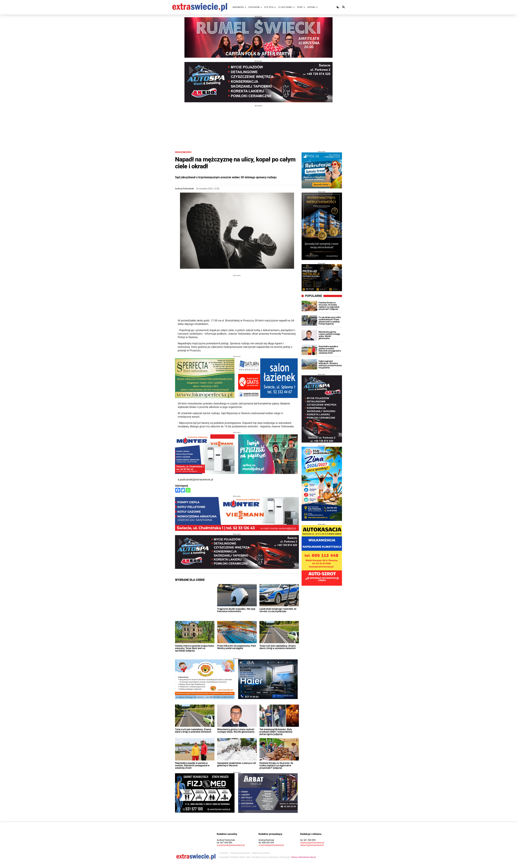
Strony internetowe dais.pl (303, 857)
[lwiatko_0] (205, 679)
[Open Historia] (317, 7)
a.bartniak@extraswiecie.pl (271, 845)
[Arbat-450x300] (268, 793)
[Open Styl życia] (275, 7)
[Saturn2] (268, 378)
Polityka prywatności (240, 853)
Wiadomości (183, 152)
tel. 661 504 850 (224, 842)
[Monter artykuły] (205, 454)
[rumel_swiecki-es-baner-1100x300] (258, 37)
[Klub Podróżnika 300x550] (322, 484)
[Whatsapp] (188, 490)
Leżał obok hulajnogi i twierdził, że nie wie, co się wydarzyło (277, 610)
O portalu (223, 853)
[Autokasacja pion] (322, 555)
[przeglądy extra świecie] (322, 277)
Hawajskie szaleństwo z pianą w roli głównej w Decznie (236, 764)
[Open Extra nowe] (261, 7)
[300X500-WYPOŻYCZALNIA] (322, 409)
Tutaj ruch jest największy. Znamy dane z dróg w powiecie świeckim (277, 647)
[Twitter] (183, 490)
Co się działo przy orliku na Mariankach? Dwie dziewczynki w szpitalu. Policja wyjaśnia (330, 320)
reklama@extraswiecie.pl (312, 845)
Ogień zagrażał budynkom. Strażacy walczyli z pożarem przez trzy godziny (330, 364)
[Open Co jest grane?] (294, 7)
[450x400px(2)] (322, 170)
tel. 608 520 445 (266, 842)
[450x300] (268, 679)
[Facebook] (177, 490)
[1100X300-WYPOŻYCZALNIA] (258, 82)
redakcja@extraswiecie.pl (312, 842)
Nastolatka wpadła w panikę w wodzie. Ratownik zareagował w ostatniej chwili (192, 765)
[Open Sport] (304, 7)
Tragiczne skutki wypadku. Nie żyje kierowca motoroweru (236, 610)
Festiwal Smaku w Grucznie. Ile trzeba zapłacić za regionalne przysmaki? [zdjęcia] (276, 765)
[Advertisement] (258, 125)
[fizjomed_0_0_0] (205, 793)
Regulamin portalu (261, 853)
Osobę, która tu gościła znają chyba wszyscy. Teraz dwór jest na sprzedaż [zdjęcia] (194, 648)
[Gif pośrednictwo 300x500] (322, 226)
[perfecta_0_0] (205, 378)
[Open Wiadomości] (245, 7)
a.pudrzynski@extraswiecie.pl (231, 845)
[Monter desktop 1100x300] (237, 514)
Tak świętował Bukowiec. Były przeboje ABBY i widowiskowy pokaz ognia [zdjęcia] (275, 732)
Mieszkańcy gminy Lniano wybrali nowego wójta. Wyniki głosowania (235, 730)
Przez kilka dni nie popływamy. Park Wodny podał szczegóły (236, 647)
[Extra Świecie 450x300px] (268, 454)
